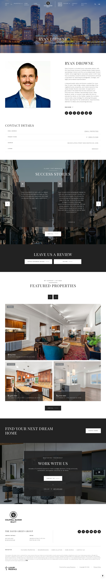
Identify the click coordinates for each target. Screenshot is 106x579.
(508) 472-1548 (93, 137)
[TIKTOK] (90, 113)
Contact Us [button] (81, 549)
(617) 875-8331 (84, 4)
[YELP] (82, 113)
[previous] (50, 297)
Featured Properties (28, 549)
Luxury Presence (70, 567)
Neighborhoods (43, 549)
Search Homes (93, 430)
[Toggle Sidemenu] (99, 4)
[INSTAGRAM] (74, 113)
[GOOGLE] (78, 113)
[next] (55, 297)
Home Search (26, 4)
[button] (53, 478)
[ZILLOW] (86, 113)
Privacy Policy (97, 567)
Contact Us (74, 4)
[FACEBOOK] (70, 113)
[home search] (95, 4)
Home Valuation (37, 4)
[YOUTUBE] (91, 531)
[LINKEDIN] (66, 113)
